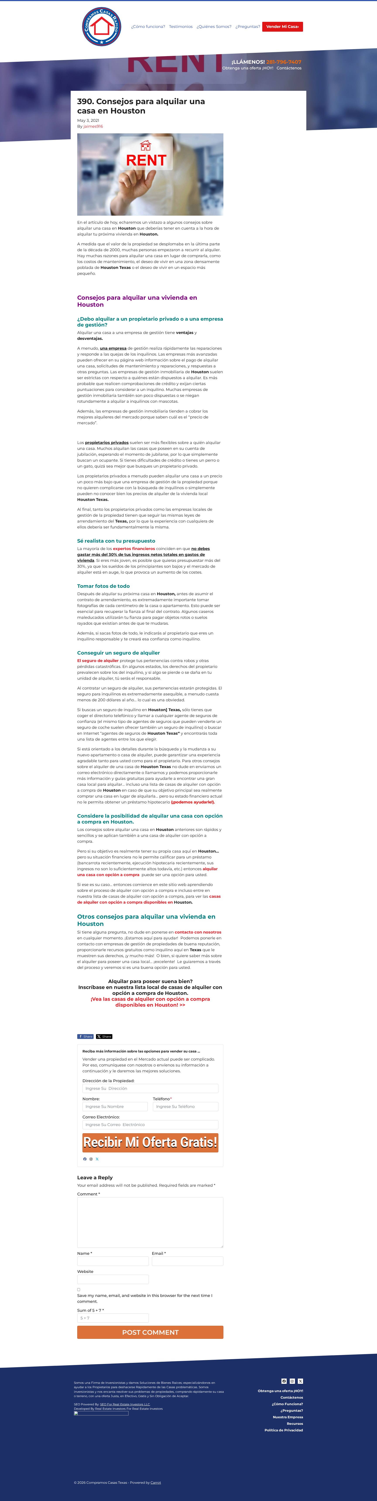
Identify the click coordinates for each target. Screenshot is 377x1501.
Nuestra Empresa (288, 1417)
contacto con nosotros (198, 932)
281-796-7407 (284, 62)
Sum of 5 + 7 (90, 1310)
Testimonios (181, 26)
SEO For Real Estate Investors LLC (125, 1404)
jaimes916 (93, 126)
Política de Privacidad (284, 1430)
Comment (88, 1194)
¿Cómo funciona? (148, 26)
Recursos (295, 1424)
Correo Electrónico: (101, 1117)
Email (159, 1253)
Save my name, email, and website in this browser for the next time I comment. (144, 1298)
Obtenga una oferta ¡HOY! (247, 68)
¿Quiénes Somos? (214, 26)
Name (84, 1253)
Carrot (156, 1482)
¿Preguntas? (247, 26)
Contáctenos (289, 68)
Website (85, 1271)
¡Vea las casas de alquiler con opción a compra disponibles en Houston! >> (150, 1002)
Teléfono (162, 1099)
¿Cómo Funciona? (287, 1404)
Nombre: (91, 1099)
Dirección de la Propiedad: (108, 1080)
